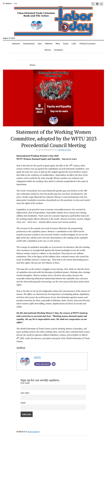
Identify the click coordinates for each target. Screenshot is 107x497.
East (40, 43)
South (65, 43)
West (58, 43)
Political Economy (87, 43)
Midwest (48, 43)
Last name (25, 393)
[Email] (54, 364)
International (29, 43)
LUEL (15, 3)
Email (23, 402)
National (16, 43)
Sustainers (58, 49)
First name (25, 383)
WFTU (37, 357)
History (47, 49)
